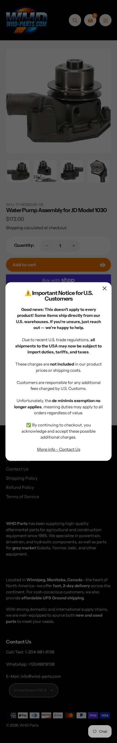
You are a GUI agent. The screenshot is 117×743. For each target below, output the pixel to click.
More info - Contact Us (58, 449)
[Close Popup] (104, 288)
